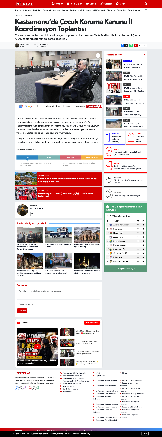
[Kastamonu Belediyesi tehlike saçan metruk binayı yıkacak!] (30, 261)
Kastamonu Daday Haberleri (133, 394)
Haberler (18, 16)
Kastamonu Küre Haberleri (132, 407)
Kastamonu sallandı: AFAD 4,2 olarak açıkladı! (117, 139)
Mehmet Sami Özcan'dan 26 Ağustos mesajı (133, 90)
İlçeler (65, 10)
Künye (124, 373)
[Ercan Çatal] (22, 210)
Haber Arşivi (67, 391)
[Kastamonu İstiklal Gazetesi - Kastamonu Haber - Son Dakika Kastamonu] (24, 4)
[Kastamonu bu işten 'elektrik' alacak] (58, 235)
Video (93, 3)
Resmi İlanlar (134, 10)
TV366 (122, 3)
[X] (21, 388)
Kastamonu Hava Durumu (72, 376)
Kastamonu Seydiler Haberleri (107, 417)
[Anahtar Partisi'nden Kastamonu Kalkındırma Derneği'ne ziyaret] (30, 235)
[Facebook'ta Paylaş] (122, 45)
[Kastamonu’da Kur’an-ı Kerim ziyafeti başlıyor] (87, 235)
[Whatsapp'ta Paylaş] (131, 45)
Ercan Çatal (36, 208)
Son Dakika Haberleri (71, 389)
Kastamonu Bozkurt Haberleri (107, 391)
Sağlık (81, 10)
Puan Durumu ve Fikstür (72, 384)
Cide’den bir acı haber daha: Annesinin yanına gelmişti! (140, 139)
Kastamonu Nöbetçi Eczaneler (74, 373)
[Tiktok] (34, 388)
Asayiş (18, 10)
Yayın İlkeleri (100, 376)
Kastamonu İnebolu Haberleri (107, 407)
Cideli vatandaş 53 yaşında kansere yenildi (129, 181)
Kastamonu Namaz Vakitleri (73, 378)
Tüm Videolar (91, 323)
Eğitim (73, 10)
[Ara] (146, 4)
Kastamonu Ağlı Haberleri (132, 380)
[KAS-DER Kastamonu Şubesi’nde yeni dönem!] (58, 261)
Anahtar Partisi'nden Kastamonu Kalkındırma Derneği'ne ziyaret (27, 247)
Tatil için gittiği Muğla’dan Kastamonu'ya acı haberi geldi (127, 167)
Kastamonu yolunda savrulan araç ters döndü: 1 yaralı (132, 102)
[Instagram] (25, 388)
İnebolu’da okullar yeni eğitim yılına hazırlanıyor (134, 113)
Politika (36, 10)
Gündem (27, 10)
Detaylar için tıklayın (126, 269)
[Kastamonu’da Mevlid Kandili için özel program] (87, 261)
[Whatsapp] (38, 388)
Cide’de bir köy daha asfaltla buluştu (133, 77)
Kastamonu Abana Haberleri (106, 380)
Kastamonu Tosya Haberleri (106, 420)
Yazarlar (107, 3)
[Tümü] (144, 55)
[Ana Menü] (146, 10)
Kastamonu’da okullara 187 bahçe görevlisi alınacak (132, 66)
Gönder (22, 311)
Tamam (145, 433)
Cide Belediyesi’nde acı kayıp (127, 196)
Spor (88, 10)
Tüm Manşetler (69, 386)
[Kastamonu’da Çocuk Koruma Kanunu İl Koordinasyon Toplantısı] (58, 77)
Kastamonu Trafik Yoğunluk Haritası (76, 381)
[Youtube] (30, 388)
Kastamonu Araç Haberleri (106, 386)
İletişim (98, 373)
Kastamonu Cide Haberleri (106, 394)
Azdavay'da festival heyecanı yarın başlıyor (133, 125)
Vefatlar (58, 3)
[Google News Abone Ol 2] (59, 106)
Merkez (56, 10)
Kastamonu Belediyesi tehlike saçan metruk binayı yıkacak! (29, 273)
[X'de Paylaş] (126, 45)
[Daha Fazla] (136, 45)
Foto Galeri (76, 3)
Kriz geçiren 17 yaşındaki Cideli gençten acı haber (127, 153)
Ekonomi (46, 10)
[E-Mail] (32, 214)
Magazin (111, 10)
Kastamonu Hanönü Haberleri (107, 404)
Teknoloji (121, 10)
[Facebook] (17, 388)
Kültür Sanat (99, 10)
